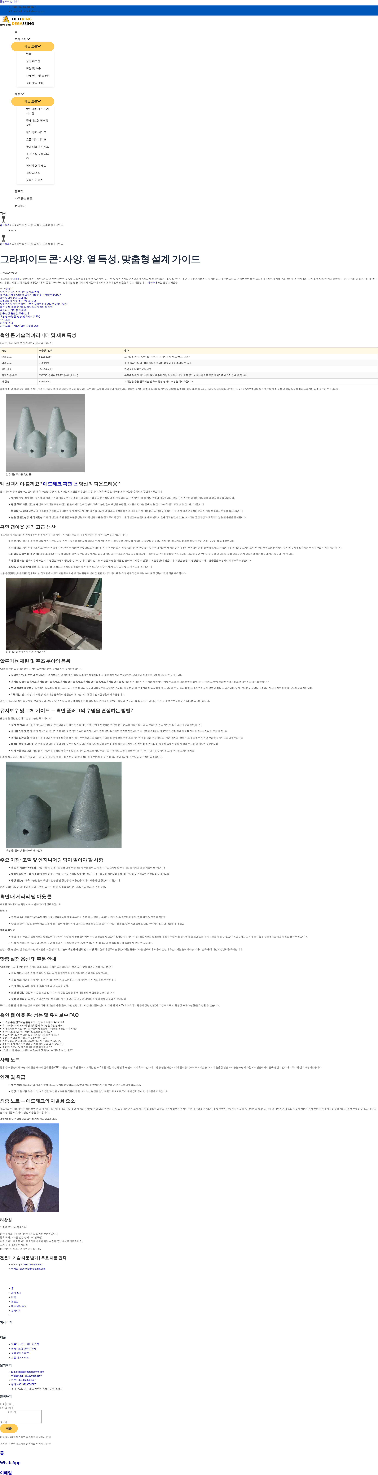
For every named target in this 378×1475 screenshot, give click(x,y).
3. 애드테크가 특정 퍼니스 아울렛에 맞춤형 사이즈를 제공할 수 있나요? (40, 1028)
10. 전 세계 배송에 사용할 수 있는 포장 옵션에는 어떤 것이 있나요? (38, 1050)
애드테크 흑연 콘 (60, 483)
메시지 (4, 1422)
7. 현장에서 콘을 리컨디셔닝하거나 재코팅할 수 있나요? (32, 1041)
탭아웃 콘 (17, 278)
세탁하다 (152, 282)
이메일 (4, 1408)
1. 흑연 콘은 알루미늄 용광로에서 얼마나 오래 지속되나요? (33, 1022)
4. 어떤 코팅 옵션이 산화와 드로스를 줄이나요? (27, 1031)
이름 (2, 1404)
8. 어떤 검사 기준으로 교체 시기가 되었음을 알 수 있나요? (33, 1044)
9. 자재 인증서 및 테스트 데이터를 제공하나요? (27, 1047)
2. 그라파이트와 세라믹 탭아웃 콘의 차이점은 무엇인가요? (33, 1025)
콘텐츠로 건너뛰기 (9, 1)
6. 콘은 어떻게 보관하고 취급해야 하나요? (25, 1038)
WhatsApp (10, 1462)
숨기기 (8, 288)
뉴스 (7, 225)
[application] (28, 39)
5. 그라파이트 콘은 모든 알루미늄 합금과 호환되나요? (31, 1035)
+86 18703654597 (33, 1264)
